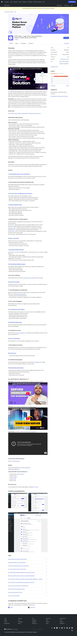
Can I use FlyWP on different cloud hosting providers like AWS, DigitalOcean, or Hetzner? (25, 579)
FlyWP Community (20, 474)
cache (60, 61)
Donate (47, 621)
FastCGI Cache (11, 231)
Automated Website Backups (16, 249)
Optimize (67, 61)
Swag (47, 623)
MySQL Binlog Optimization (17, 367)
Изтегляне (66, 37)
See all (67, 85)
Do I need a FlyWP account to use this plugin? (17, 569)
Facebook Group (32, 113)
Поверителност (7, 623)
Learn (33, 618)
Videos (12, 113)
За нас (5, 618)
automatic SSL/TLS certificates (30, 277)
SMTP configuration (36, 362)
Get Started (38, 113)
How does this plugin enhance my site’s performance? (18, 565)
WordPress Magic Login (16, 322)
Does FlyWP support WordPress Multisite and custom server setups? (21, 572)
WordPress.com (63, 618)
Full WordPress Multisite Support (17, 264)
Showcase (20, 618)
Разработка (31, 43)
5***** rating (35, 486)
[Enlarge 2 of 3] (46, 494)
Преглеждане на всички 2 (64, 59)
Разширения (20, 621)
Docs (9, 113)
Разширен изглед (54, 66)
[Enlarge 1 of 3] (26, 494)
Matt (61, 620)
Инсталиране (23, 43)
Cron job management (20, 332)
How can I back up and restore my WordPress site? (18, 585)
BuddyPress (62, 623)
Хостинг (5, 621)
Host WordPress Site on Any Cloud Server (19, 174)
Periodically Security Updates (17, 309)
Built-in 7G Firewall (14, 238)
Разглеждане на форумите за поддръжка (59, 96)
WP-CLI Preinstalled (15, 338)
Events (47, 620)
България (15, 629)
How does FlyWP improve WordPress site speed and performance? (21, 582)
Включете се (48, 618)
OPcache (63, 61)
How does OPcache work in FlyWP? (15, 592)
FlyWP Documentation (25, 467)
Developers (34, 621)
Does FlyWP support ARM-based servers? (16, 589)
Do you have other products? (13, 595)
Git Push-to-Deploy (14, 282)
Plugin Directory (7, 5)
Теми (19, 620)
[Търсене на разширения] (15, 12)
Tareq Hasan (32, 607)
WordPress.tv (35, 623)
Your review (53, 85)
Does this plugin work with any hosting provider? (17, 559)
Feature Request (25, 113)
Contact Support (17, 113)
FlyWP (17, 39)
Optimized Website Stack (15, 204)
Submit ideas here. (16, 461)
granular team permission (21, 294)
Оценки (16, 43)
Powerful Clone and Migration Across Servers (20, 193)
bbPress (62, 621)
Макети (19, 623)
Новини (5, 620)
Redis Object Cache (12, 228)
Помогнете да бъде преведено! (49, 8)
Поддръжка (66, 43)
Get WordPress (72, 1)
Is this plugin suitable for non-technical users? (17, 562)
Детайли (11, 43)
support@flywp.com (15, 469)
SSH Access (13, 353)
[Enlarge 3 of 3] (46, 513)
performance (66, 63)
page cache (62, 63)
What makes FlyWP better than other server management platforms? (21, 575)
